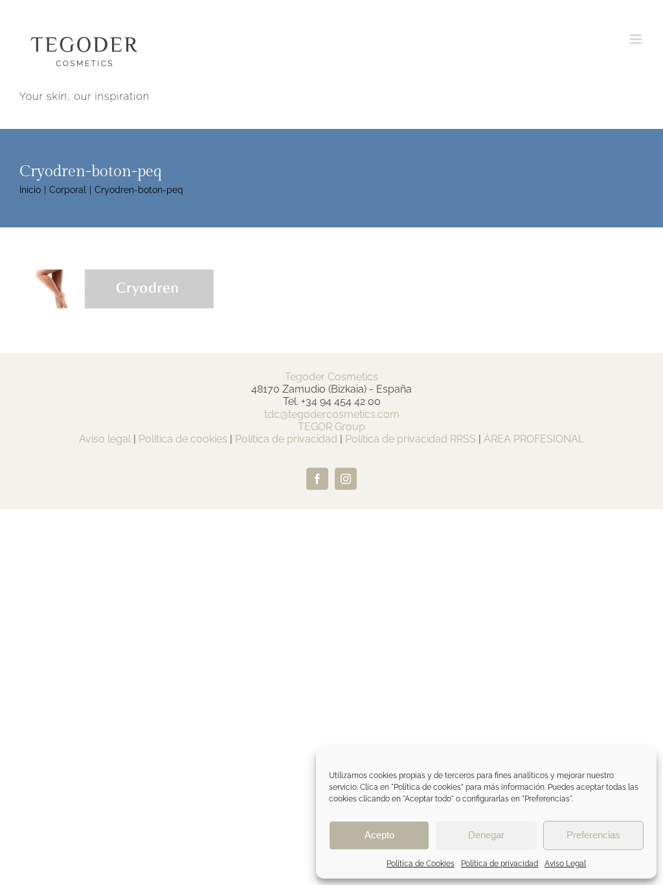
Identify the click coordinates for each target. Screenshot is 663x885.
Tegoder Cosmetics (331, 377)
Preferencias (593, 834)
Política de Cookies (421, 863)
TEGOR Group (331, 426)
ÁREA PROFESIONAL (534, 439)
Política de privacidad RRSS (410, 439)
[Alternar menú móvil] (637, 39)
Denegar (486, 834)
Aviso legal (105, 439)
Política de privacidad (499, 863)
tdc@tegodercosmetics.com (331, 414)
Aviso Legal (565, 863)
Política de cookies (183, 439)
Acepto (379, 834)
